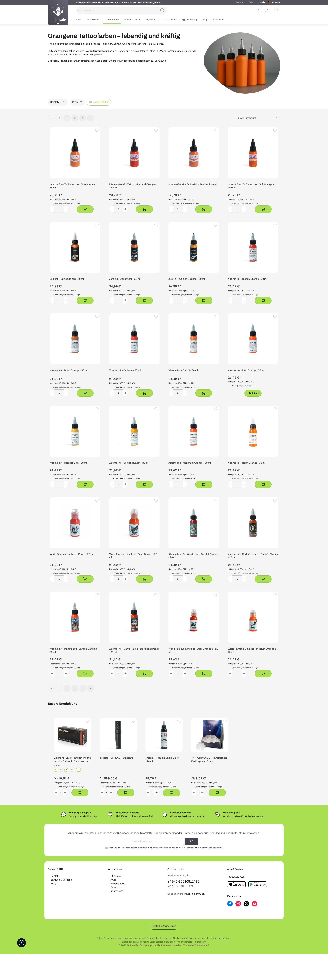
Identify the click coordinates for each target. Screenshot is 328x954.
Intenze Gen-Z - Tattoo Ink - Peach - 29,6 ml (192, 184)
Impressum (117, 891)
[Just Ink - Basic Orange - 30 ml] (75, 247)
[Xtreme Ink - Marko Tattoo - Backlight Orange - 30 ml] (134, 617)
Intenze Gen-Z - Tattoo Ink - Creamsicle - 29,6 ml (72, 186)
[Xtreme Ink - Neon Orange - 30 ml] (253, 431)
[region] (164, 757)
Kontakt (261, 2)
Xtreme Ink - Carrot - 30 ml (183, 370)
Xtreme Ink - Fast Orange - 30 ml (246, 370)
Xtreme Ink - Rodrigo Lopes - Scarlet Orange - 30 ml (193, 556)
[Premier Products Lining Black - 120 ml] (164, 735)
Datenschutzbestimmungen (134, 848)
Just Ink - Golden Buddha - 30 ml (186, 279)
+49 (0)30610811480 (183, 881)
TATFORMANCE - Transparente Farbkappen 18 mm (209, 760)
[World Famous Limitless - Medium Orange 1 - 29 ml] (253, 617)
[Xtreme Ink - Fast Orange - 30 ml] (253, 338)
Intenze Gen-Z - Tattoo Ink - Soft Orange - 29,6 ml (251, 186)
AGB (181, 848)
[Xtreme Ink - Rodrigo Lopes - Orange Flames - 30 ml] (253, 522)
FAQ (53, 883)
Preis (75, 102)
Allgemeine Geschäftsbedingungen (156, 942)
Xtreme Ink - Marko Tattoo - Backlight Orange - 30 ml (134, 650)
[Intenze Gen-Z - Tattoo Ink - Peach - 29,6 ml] (193, 152)
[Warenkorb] (276, 10)
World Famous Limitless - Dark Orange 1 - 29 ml (193, 650)
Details (253, 393)
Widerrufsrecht (119, 883)
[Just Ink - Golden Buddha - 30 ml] (193, 247)
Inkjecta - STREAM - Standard (116, 758)
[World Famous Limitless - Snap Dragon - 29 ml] (134, 522)
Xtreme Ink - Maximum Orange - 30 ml (189, 463)
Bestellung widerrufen (164, 926)
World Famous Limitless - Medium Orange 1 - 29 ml (253, 650)
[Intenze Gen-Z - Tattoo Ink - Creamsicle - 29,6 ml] (75, 152)
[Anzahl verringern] (52, 209)
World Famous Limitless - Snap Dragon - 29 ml (133, 556)
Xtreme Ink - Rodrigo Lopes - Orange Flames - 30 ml (253, 556)
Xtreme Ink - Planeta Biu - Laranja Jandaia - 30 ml (74, 650)
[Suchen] (162, 10)
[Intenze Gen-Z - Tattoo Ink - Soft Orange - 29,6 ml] (253, 152)
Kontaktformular (195, 894)
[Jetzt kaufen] (79, 792)
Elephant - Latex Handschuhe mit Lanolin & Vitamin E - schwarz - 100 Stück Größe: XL (72, 760)
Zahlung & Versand (61, 880)
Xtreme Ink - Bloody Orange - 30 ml (247, 279)
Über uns (239, 2)
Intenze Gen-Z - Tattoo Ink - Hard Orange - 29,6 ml (132, 186)
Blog (251, 2)
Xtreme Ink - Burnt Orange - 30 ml (68, 370)
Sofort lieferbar (101, 102)
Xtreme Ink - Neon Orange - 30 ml (246, 463)
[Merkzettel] (257, 10)
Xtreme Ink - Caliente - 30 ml (125, 370)
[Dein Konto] (267, 10)
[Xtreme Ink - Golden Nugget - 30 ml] (134, 431)
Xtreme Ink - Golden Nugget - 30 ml (128, 463)
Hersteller (55, 102)
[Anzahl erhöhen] (66, 209)
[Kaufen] (85, 209)
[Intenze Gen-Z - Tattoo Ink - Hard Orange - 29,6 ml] (134, 152)
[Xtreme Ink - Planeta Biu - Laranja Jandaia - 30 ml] (75, 617)
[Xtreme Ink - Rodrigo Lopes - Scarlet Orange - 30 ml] (193, 522)
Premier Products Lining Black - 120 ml (162, 760)
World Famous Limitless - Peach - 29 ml (71, 554)
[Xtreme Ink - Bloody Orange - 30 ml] (253, 247)
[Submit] (191, 841)
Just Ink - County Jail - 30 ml (124, 279)
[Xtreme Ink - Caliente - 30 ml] (134, 338)
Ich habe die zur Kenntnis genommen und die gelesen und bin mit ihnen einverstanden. (166, 848)
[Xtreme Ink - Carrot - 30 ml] (193, 338)
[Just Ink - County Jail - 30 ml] (134, 247)
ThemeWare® (201, 945)
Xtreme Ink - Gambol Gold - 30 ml (68, 463)
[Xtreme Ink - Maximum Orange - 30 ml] (193, 431)
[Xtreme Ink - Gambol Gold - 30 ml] (75, 431)
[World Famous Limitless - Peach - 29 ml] (75, 522)
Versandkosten (155, 938)
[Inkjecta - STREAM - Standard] (118, 735)
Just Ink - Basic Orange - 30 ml (67, 279)
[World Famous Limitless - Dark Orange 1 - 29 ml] (193, 617)
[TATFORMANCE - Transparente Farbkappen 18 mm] (209, 735)
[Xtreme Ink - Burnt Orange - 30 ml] (75, 338)
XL (72, 769)
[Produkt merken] (96, 130)
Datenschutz (118, 887)
